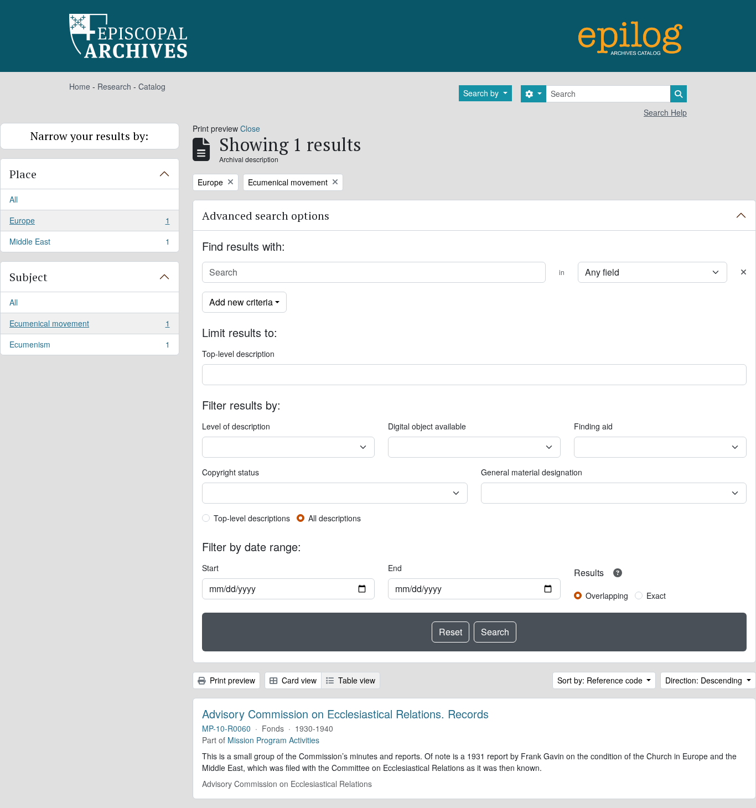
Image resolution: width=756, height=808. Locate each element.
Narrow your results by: (89, 135)
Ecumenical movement (89, 326)
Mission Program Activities (273, 739)
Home (79, 86)
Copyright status (230, 472)
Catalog (151, 86)
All (13, 199)
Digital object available (427, 426)
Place (23, 174)
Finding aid (593, 426)
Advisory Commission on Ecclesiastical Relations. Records (345, 714)
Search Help (665, 112)
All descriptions (334, 518)
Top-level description (238, 353)
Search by (482, 93)
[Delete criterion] (744, 272)
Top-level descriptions (252, 518)
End (395, 567)
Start (210, 567)
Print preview (231, 680)
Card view (298, 680)
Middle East (89, 244)
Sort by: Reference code (601, 680)
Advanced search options (265, 215)
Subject (28, 277)
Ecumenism (89, 347)
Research (114, 86)
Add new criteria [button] (241, 302)
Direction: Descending (704, 680)
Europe (89, 223)
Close (250, 128)
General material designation (531, 472)
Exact (656, 595)
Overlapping (607, 595)
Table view (355, 680)
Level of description (236, 426)
